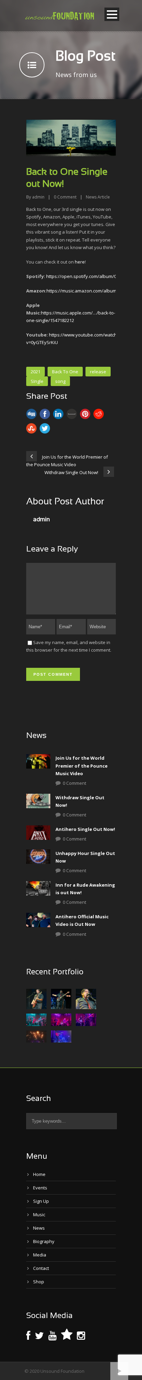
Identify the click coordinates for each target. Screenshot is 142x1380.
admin (38, 197)
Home (39, 1174)
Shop (38, 1282)
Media (39, 1255)
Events (40, 1188)
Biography (43, 1241)
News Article (98, 197)
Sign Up (41, 1201)
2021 (35, 371)
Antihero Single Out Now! (85, 829)
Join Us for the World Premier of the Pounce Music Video (81, 765)
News (39, 1228)
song (60, 381)
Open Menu (111, 14)
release (98, 371)
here (80, 262)
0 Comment (74, 783)
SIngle (37, 381)
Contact (41, 1268)
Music (39, 1214)
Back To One (65, 371)
